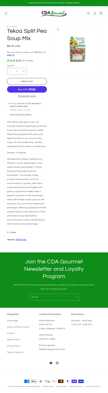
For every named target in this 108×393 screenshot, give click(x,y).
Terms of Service (15, 352)
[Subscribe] (76, 297)
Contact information (92, 386)
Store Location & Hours (18, 327)
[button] (6, 13)
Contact (11, 333)
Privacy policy (61, 386)
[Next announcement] (102, 3)
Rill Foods (21, 240)
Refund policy (48, 386)
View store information (21, 114)
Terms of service (75, 386)
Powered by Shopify (33, 386)
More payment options (27, 96)
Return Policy (13, 340)
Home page (12, 321)
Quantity (10, 66)
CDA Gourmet (19, 386)
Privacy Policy (14, 346)
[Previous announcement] (5, 3)
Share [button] (13, 232)
